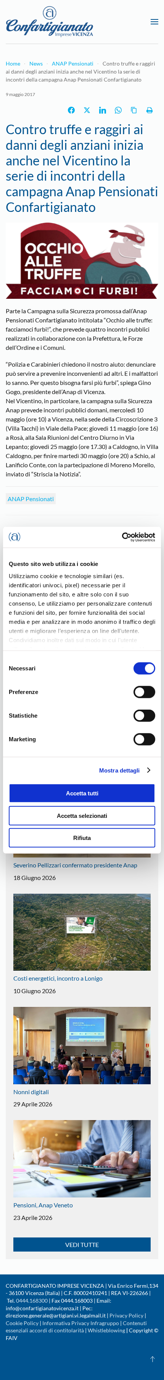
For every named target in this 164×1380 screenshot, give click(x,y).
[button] (154, 22)
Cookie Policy (22, 1323)
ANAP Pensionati (31, 498)
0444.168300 (32, 1300)
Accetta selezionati (82, 815)
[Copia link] (134, 110)
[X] (87, 110)
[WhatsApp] (118, 110)
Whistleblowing (106, 1330)
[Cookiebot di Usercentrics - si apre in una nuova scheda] (121, 537)
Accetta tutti (82, 793)
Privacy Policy (126, 1315)
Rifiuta (82, 838)
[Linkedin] (102, 110)
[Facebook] (71, 110)
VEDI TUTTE (82, 1244)
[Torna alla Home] (49, 22)
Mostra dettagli (119, 770)
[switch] (144, 692)
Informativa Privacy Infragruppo (80, 1323)
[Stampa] (149, 110)
